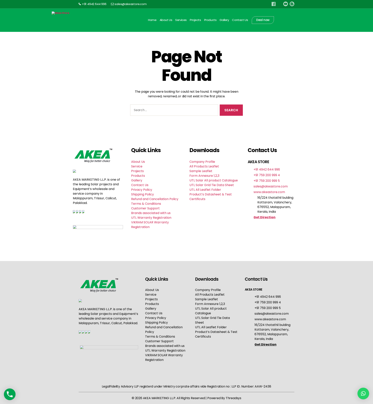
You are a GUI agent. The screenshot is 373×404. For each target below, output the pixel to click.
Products (210, 20)
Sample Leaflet (200, 171)
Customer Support (145, 208)
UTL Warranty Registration (151, 217)
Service (136, 166)
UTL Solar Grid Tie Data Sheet (211, 185)
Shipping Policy (142, 194)
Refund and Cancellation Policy (154, 199)
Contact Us (240, 20)
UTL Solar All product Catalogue (213, 180)
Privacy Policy (141, 189)
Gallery (224, 20)
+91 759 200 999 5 (267, 180)
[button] (363, 393)
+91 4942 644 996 (94, 4)
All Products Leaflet (204, 166)
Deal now (262, 20)
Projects (195, 20)
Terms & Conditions (146, 203)
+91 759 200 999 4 (267, 175)
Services (181, 20)
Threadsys (233, 398)
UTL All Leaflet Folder (205, 189)
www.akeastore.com (269, 192)
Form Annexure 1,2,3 (204, 175)
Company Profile (202, 161)
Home (152, 20)
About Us (166, 20)
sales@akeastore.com (130, 4)
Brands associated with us (151, 213)
